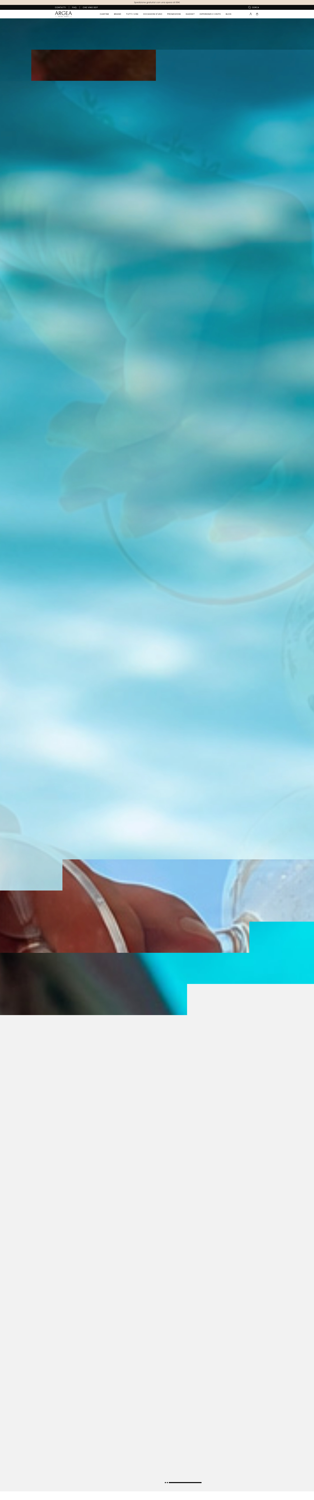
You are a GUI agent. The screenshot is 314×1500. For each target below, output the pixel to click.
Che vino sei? (90, 7)
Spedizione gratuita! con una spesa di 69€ (157, 2)
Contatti (60, 7)
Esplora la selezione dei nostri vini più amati (189, 1471)
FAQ (74, 7)
